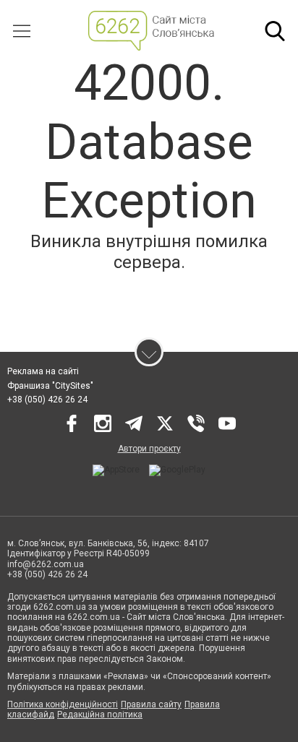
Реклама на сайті (43, 371)
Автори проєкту (149, 449)
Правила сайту (151, 704)
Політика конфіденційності (62, 704)
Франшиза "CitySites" (50, 386)
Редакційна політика (99, 714)
